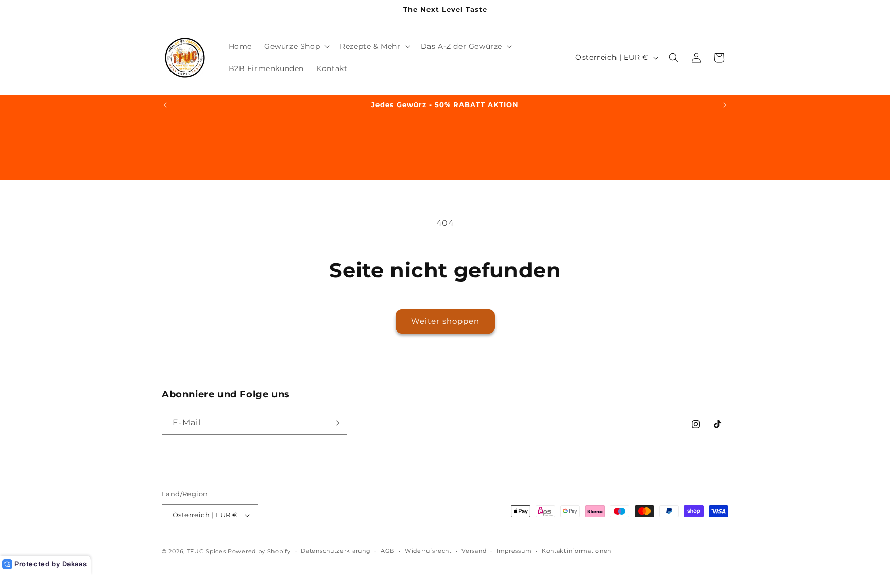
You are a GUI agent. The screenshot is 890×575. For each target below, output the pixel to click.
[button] (296, 46)
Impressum (514, 550)
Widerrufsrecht (428, 550)
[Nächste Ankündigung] (724, 105)
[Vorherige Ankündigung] (165, 105)
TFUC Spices (206, 551)
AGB (388, 550)
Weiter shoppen (445, 321)
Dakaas (74, 564)
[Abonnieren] (335, 423)
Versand (473, 550)
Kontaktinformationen (576, 550)
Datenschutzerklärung (335, 550)
